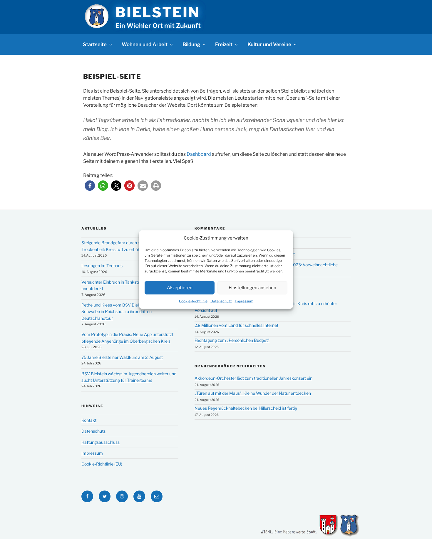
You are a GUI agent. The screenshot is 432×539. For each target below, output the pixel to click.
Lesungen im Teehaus (102, 265)
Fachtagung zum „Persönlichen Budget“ (232, 340)
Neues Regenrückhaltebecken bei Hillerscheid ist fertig (246, 408)
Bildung (191, 44)
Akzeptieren (179, 287)
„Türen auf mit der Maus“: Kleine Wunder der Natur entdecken (253, 393)
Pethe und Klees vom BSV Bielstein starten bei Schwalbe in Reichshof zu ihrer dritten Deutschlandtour (125, 311)
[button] (90, 185)
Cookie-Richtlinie (193, 301)
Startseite (95, 44)
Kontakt (88, 420)
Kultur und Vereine (269, 44)
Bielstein (157, 12)
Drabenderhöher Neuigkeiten (230, 366)
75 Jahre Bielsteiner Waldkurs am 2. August (122, 357)
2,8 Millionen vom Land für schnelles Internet (236, 325)
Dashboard (199, 154)
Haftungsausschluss (100, 442)
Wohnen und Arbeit (145, 44)
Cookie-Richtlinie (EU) (101, 463)
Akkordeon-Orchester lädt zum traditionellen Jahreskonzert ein (253, 378)
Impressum (244, 301)
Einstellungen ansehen (252, 287)
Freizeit (223, 44)
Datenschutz (221, 301)
